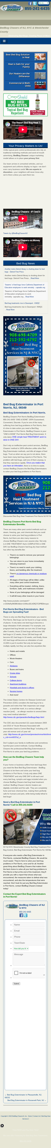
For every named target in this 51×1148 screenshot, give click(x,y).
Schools (13, 677)
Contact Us (36, 1116)
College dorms (16, 680)
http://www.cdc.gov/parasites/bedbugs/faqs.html (23, 717)
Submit (16, 984)
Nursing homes (16, 691)
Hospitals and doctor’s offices (22, 688)
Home (30, 1116)
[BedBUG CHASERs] (11, 11)
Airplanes (14, 666)
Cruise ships (15, 673)
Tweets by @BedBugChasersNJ (15, 233)
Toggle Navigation (4, 41)
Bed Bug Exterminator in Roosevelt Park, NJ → (26, 1100)
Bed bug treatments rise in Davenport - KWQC (22, 303)
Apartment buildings (18, 684)
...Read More (34, 278)
